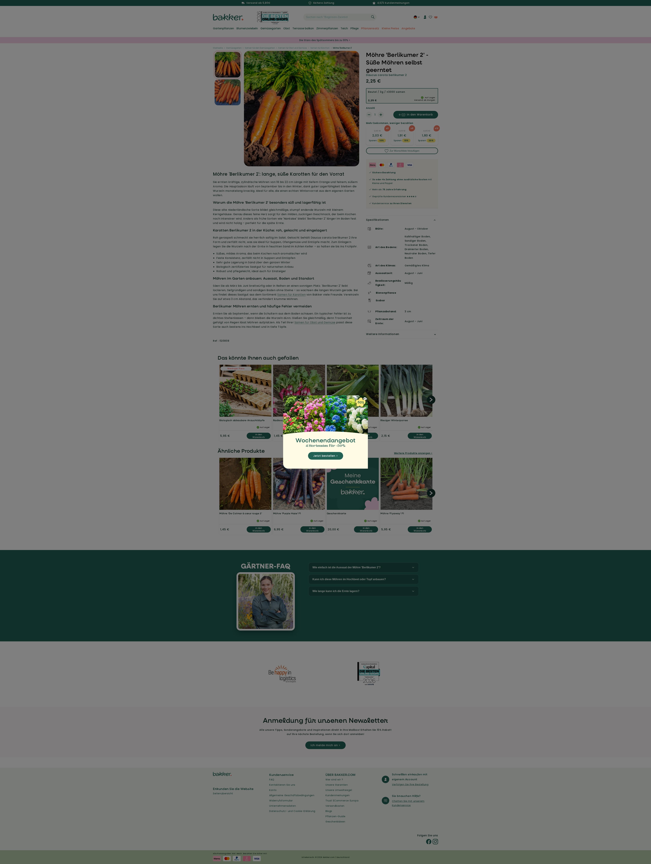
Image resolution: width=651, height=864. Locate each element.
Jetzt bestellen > (325, 456)
